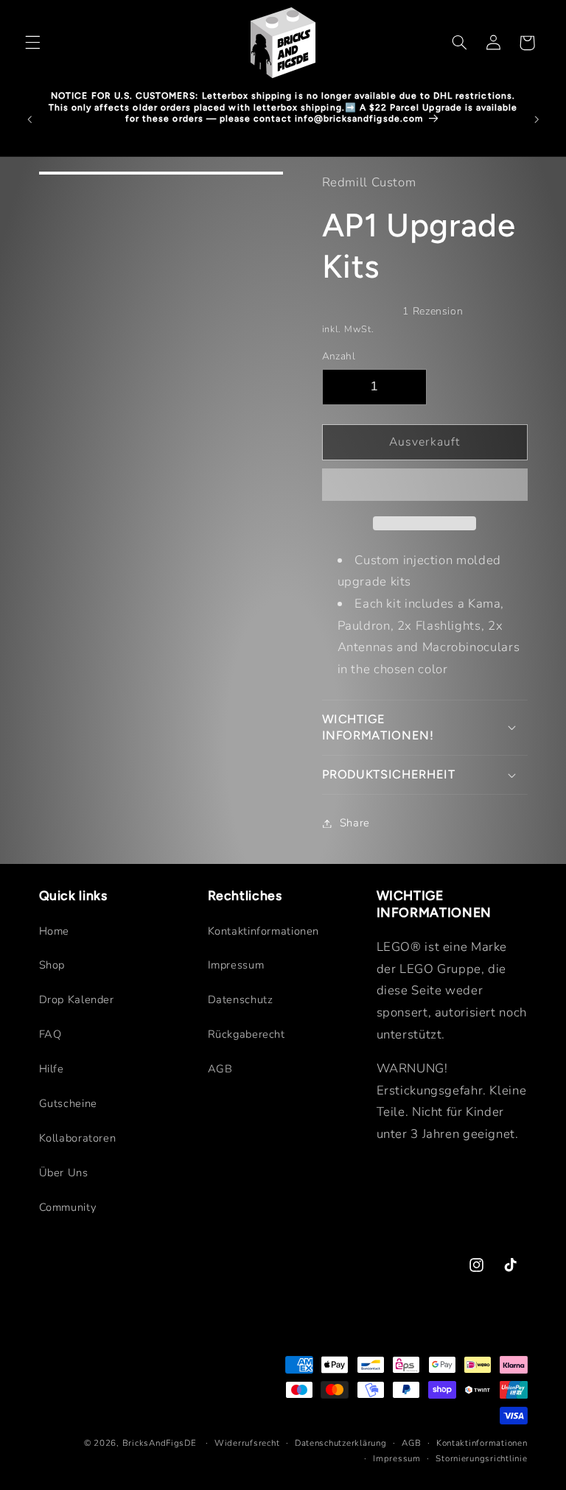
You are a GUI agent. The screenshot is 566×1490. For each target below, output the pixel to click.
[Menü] (32, 43)
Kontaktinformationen (264, 931)
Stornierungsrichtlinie (481, 1458)
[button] (425, 486)
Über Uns (63, 1172)
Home (54, 931)
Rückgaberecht (246, 1034)
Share (355, 822)
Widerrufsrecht (246, 1443)
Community (68, 1207)
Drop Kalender (76, 999)
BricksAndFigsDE (159, 1443)
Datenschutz (240, 999)
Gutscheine (68, 1103)
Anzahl (339, 356)
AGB (220, 1068)
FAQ (50, 1034)
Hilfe (51, 1068)
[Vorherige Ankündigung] (29, 119)
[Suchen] (459, 43)
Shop (52, 964)
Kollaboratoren (77, 1138)
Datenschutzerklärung (341, 1443)
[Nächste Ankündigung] (536, 119)
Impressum (236, 964)
